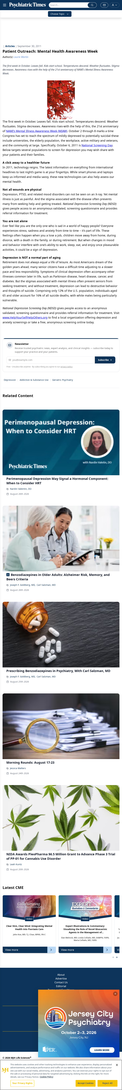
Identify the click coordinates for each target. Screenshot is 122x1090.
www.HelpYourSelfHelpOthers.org (25, 317)
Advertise (61, 978)
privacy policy (66, 366)
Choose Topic (57, 13)
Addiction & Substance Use (34, 379)
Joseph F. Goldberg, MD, (22, 584)
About (61, 974)
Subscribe (103, 359)
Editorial (61, 986)
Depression (10, 379)
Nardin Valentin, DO (20, 488)
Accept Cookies (86, 1083)
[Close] (116, 1064)
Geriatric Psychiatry (62, 379)
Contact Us (61, 982)
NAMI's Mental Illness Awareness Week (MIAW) (36, 131)
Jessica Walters (18, 768)
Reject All (107, 1083)
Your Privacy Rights (22, 1083)
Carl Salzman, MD (46, 584)
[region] (61, 1075)
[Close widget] (115, 994)
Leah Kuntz (16, 864)
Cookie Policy (46, 1076)
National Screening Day (96, 145)
